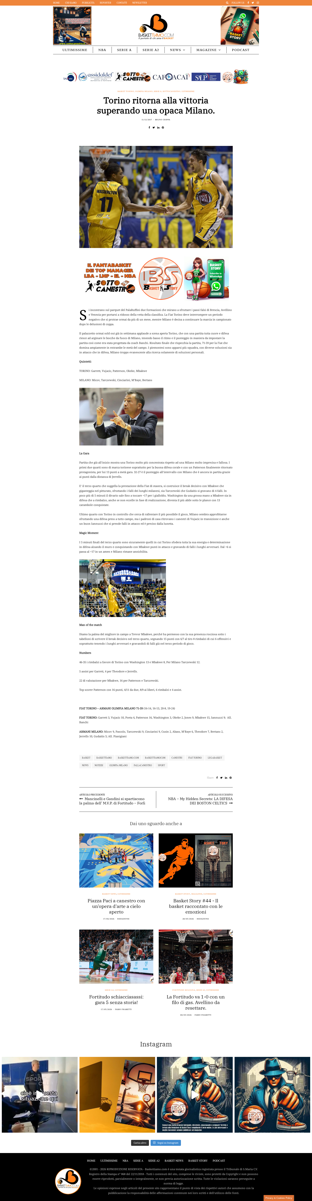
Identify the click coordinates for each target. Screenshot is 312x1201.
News (175, 50)
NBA (102, 50)
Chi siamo (71, 2)
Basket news (109, 894)
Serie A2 (151, 50)
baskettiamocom (155, 757)
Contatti (122, 2)
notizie (99, 765)
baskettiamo (104, 757)
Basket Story (182, 894)
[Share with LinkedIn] (158, 127)
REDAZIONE (123, 919)
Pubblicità (88, 2)
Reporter (105, 2)
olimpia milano (118, 765)
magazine (196, 894)
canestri (177, 757)
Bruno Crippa (162, 119)
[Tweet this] (153, 127)
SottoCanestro (172, 91)
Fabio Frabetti (123, 1009)
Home (56, 2)
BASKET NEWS (174, 1160)
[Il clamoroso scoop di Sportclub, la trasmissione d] (40, 1095)
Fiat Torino (195, 757)
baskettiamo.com (128, 757)
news (85, 765)
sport (161, 765)
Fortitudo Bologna (183, 990)
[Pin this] (163, 127)
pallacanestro (143, 765)
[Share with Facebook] (149, 127)
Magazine (206, 50)
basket (86, 757)
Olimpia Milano (144, 91)
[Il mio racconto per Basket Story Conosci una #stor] (195, 1095)
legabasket (215, 757)
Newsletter (139, 2)
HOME (91, 1160)
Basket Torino (126, 91)
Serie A (124, 50)
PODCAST (241, 50)
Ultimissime (74, 50)
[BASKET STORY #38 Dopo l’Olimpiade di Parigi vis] (117, 1095)
